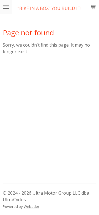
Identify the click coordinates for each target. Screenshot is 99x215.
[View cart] (93, 7)
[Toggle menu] (6, 7)
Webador (31, 206)
